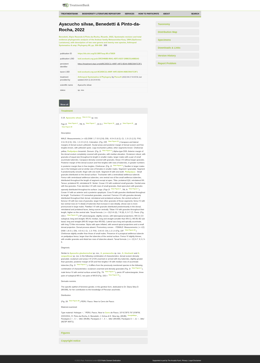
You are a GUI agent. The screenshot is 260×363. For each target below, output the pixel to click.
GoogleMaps (132, 315)
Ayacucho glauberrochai (81, 253)
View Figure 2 (73, 123)
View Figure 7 (90, 123)
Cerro (107, 312)
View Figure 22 (128, 123)
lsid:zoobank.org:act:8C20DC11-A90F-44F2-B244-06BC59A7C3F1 (108, 72)
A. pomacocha (107, 253)
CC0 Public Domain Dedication (109, 361)
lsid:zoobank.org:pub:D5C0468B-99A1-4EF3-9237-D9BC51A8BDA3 (108, 59)
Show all (64, 104)
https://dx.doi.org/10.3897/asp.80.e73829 (96, 53)
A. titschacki (128, 253)
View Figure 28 (67, 127)
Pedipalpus (72, 151)
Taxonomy (164, 24)
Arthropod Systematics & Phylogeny (94, 77)
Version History (167, 55)
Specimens (164, 40)
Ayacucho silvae (73, 118)
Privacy (184, 361)
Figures (65, 333)
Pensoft (118, 77)
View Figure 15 (109, 123)
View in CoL (86, 117)
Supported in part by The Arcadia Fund (166, 361)
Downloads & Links (169, 47)
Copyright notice (70, 340)
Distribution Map (167, 32)
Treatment (67, 110)
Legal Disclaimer (195, 361)
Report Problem (167, 63)
